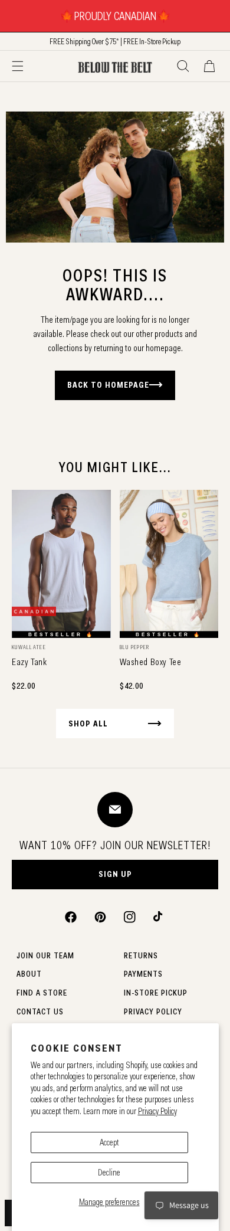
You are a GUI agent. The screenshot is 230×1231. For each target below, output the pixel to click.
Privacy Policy (157, 1111)
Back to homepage (108, 384)
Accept (109, 1142)
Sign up (115, 874)
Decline (109, 1172)
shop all (88, 723)
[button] (17, 66)
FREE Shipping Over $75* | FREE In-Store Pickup (115, 41)
